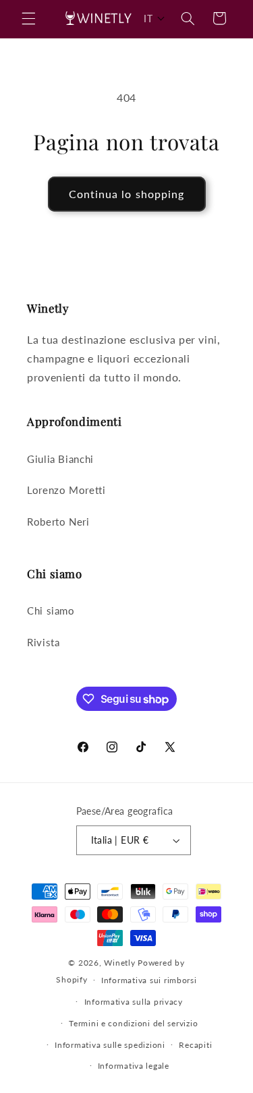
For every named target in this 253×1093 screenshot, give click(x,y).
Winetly (119, 962)
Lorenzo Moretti (66, 490)
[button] (28, 18)
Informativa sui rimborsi (149, 980)
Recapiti (195, 1044)
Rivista (43, 642)
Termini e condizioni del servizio (133, 1023)
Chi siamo (51, 610)
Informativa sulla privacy (133, 1001)
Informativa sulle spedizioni (110, 1044)
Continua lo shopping (126, 193)
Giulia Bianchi (60, 459)
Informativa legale (133, 1065)
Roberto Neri (58, 522)
